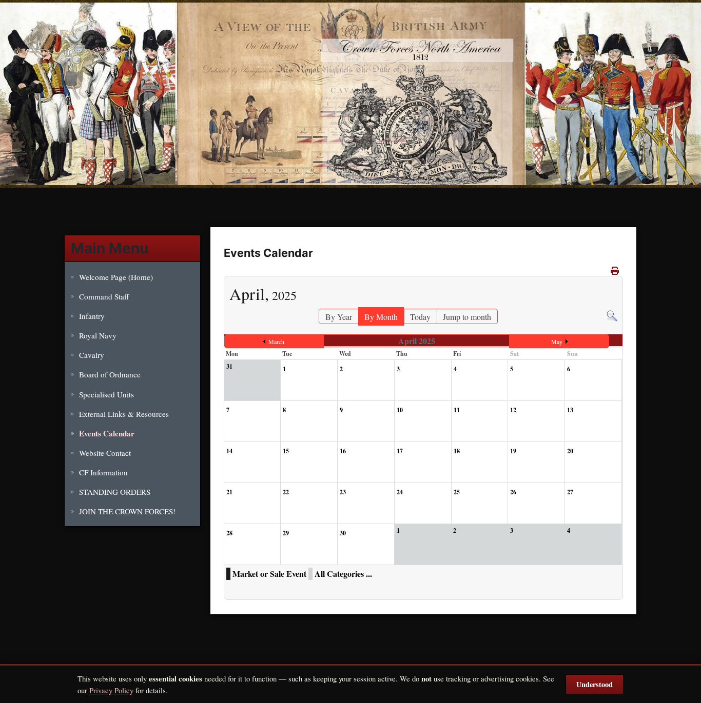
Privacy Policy (111, 690)
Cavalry (91, 355)
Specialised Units (106, 394)
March (276, 341)
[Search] (612, 314)
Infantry (92, 316)
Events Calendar (106, 433)
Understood (594, 684)
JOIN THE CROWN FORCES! (127, 511)
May (556, 341)
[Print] (615, 270)
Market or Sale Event (269, 573)
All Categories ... (343, 573)
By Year (338, 316)
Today (420, 316)
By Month (381, 316)
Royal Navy (97, 335)
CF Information (103, 472)
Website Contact (105, 453)
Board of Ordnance (110, 374)
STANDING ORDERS (114, 492)
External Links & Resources (124, 414)
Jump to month (467, 316)
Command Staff (104, 296)
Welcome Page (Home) (116, 277)
